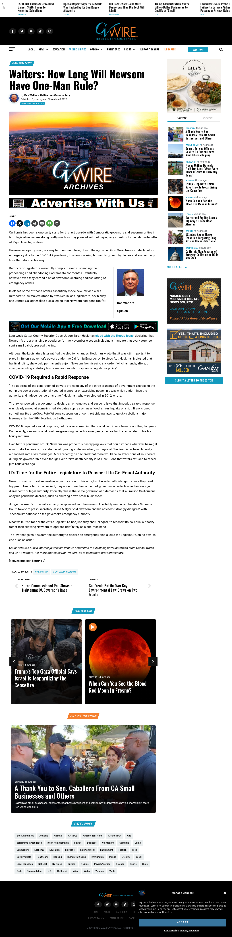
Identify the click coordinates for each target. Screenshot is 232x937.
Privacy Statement (189, 930)
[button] (225, 893)
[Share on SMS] (49, 223)
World (189, 180)
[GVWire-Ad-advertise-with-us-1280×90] (83, 207)
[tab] (181, 119)
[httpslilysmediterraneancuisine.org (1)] (194, 112)
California (41, 572)
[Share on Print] (34, 223)
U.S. (146, 14)
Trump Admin (192, 145)
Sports (11, 14)
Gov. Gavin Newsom (64, 572)
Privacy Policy (96, 918)
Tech (55, 14)
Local (189, 214)
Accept (182, 922)
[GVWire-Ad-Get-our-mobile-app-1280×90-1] (83, 331)
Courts (189, 231)
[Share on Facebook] (12, 223)
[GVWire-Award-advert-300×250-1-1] (194, 322)
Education (191, 162)
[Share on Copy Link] (57, 223)
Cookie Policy (171, 930)
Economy (103, 14)
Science (93, 677)
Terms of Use (116, 918)
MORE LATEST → (177, 267)
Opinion (19, 782)
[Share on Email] (42, 223)
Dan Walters (22, 63)
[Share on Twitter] (19, 223)
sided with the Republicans (114, 335)
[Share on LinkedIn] (27, 223)
